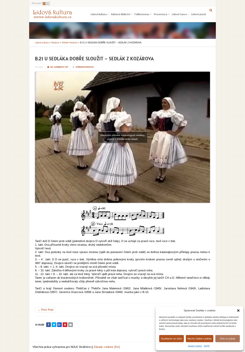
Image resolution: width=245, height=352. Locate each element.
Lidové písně (198, 14)
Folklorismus (141, 14)
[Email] (70, 324)
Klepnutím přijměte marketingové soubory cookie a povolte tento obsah (122, 137)
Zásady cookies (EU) (107, 346)
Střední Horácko (85, 67)
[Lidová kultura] (52, 13)
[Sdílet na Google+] (59, 324)
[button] (238, 310)
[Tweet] (54, 324)
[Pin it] (65, 324)
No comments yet (59, 67)
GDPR (207, 346)
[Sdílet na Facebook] (48, 324)
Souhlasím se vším (171, 338)
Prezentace (160, 14)
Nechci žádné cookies (200, 338)
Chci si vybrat (227, 338)
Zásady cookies (195, 346)
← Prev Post (46, 309)
